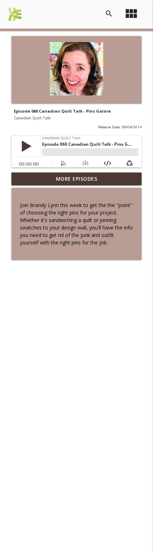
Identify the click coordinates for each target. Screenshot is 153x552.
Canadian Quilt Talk (32, 117)
